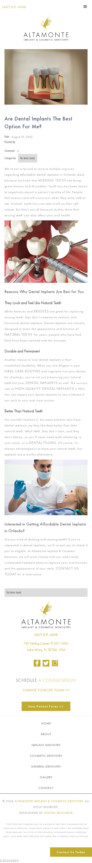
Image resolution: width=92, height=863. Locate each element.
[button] (85, 6)
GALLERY (46, 777)
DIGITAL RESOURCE (58, 813)
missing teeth (52, 180)
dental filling (42, 442)
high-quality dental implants (44, 388)
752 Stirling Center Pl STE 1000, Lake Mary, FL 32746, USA (46, 646)
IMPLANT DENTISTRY (46, 745)
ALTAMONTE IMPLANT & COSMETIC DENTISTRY (49, 801)
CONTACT (46, 788)
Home (46, 723)
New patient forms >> (46, 706)
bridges (41, 311)
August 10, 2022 (22, 137)
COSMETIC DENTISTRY (46, 756)
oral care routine (22, 371)
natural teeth (18, 334)
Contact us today (71, 852)
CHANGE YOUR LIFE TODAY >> (46, 690)
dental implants (41, 382)
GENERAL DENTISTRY (46, 766)
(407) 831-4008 (14, 7)
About (46, 734)
